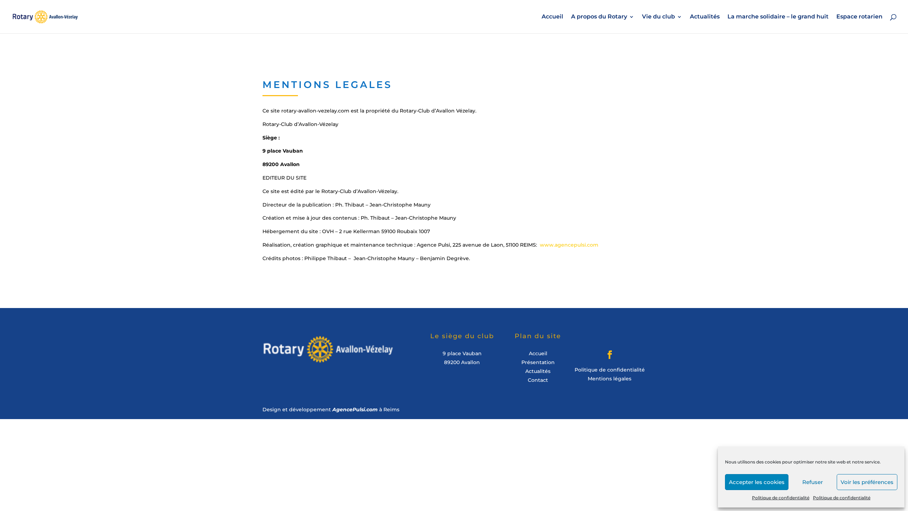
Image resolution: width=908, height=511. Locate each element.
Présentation (538, 362)
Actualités (705, 17)
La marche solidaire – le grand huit (778, 17)
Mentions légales (609, 378)
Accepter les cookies (757, 482)
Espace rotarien (859, 17)
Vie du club (658, 17)
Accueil (552, 17)
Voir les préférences (867, 482)
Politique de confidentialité (780, 497)
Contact (538, 380)
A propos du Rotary (599, 17)
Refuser (812, 482)
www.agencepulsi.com (569, 245)
